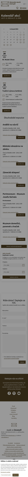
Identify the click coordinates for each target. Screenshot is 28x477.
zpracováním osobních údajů (11, 358)
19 (20, 39)
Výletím (13, 412)
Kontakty (14, 418)
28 (4, 45)
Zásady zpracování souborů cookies (14, 449)
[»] (24, 29)
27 (23, 42)
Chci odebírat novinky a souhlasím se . (13, 357)
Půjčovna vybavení (20, 445)
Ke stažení (10, 443)
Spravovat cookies (5, 472)
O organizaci (17, 443)
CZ (24, 4)
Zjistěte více (7, 75)
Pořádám (13, 410)
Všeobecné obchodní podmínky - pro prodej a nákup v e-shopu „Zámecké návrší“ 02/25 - (14, 455)
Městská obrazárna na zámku (13, 147)
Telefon (4, 325)
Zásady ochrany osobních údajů (14, 447)
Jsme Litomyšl (13, 414)
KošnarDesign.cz (12, 435)
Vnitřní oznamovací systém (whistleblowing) (14, 453)
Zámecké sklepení (11, 172)
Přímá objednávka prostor (9, 445)
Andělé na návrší (10, 124)
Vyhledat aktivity (14, 277)
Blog (13, 416)
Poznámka (5, 333)
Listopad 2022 (14, 29)
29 (7, 45)
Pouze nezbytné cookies (6, 475)
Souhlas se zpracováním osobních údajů (14, 451)
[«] (4, 29)
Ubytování (13, 408)
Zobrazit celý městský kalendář (14, 246)
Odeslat (22, 362)
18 (17, 39)
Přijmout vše (15, 475)
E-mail (4, 318)
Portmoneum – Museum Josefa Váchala (14, 195)
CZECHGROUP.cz (5, 437)
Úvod (13, 406)
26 (20, 42)
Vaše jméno (5, 310)
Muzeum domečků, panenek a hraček (11, 225)
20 (23, 39)
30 (10, 45)
